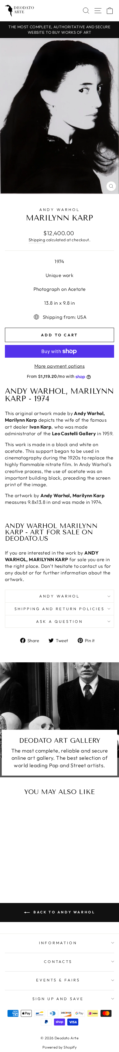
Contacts (58, 961)
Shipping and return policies (59, 608)
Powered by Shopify (59, 1047)
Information (58, 942)
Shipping (37, 239)
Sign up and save (58, 998)
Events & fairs (58, 980)
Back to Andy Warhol (63, 912)
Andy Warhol (59, 209)
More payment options (59, 366)
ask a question (59, 621)
